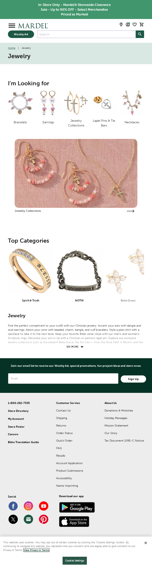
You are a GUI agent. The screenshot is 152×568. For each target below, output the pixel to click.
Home (11, 48)
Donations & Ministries (118, 410)
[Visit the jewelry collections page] (130, 211)
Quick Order (64, 440)
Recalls (60, 455)
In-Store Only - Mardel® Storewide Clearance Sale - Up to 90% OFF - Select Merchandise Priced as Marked (74, 9)
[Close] (145, 543)
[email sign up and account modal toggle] (128, 25)
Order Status (64, 433)
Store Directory (18, 410)
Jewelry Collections (28, 210)
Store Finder (16, 426)
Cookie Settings (74, 560)
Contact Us (63, 410)
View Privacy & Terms (36, 550)
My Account (16, 418)
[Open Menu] (12, 26)
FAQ (59, 448)
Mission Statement (116, 425)
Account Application (69, 463)
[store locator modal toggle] (121, 25)
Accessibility (64, 478)
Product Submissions (69, 470)
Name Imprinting (67, 485)
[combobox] (86, 34)
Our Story (110, 433)
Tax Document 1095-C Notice (124, 440)
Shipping (61, 418)
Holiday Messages (115, 418)
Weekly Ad (21, 34)
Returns (61, 425)
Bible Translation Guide (23, 442)
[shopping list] (135, 25)
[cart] (141, 24)
